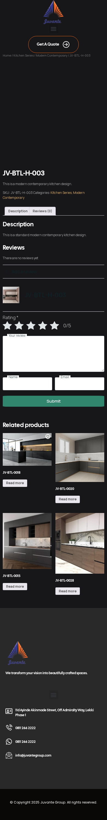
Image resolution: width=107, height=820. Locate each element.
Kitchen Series (23, 55)
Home (7, 55)
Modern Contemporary (51, 55)
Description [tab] (18, 211)
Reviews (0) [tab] (42, 211)
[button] (53, 28)
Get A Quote (48, 44)
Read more (15, 483)
